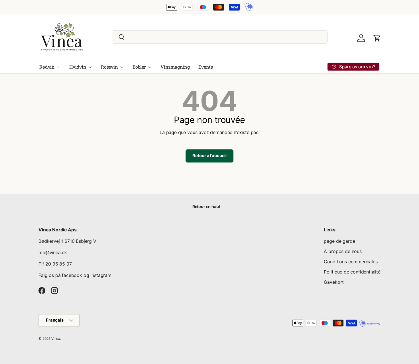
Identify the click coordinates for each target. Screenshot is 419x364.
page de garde (339, 241)
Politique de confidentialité (352, 272)
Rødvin (47, 67)
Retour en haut (206, 206)
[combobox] (219, 37)
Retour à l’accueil (209, 155)
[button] (377, 38)
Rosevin (109, 67)
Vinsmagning (175, 67)
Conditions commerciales (350, 261)
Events (205, 67)
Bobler (139, 67)
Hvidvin (77, 67)
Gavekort (334, 282)
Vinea (55, 338)
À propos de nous (342, 251)
